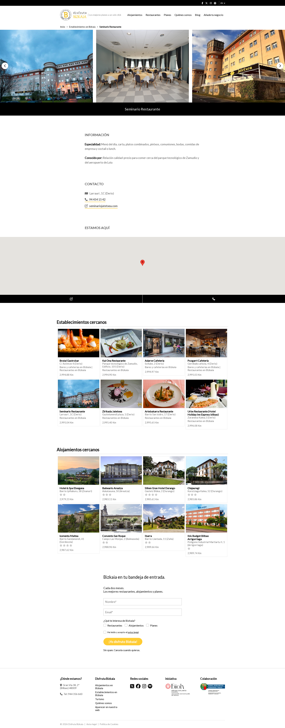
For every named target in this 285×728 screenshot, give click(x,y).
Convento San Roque (114, 535)
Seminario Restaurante (72, 411)
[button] (5, 65)
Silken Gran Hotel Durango (160, 488)
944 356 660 (75, 693)
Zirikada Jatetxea (112, 411)
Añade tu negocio (213, 14)
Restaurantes (153, 14)
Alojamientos (134, 14)
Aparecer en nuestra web (106, 708)
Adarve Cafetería (154, 360)
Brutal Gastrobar (69, 360)
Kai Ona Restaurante (114, 360)
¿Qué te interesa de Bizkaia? (119, 620)
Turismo (99, 699)
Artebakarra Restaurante (159, 411)
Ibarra (148, 535)
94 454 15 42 (97, 199)
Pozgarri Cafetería (198, 360)
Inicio (62, 26)
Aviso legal (91, 724)
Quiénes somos (183, 14)
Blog (197, 14)
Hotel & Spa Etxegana (72, 488)
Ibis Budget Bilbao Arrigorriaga (198, 537)
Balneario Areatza (112, 488)
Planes (167, 14)
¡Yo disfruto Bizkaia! (123, 642)
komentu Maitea (69, 535)
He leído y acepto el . (123, 632)
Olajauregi (193, 488)
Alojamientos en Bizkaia (104, 687)
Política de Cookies (109, 724)
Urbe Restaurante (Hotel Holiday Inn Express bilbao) (203, 413)
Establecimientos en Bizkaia (82, 26)
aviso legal (133, 632)
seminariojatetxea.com (103, 206)
